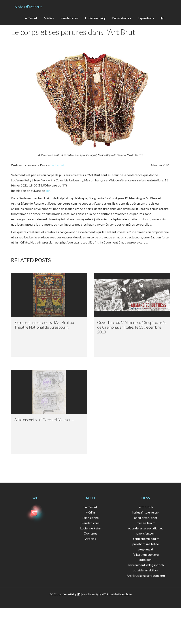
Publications (120, 18)
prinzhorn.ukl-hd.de (145, 544)
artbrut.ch (146, 507)
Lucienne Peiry (95, 18)
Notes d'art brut (28, 6)
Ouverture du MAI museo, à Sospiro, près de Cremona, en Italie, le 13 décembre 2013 (131, 327)
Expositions (146, 18)
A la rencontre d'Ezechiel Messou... (44, 419)
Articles (90, 538)
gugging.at (145, 549)
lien (48, 190)
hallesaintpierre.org (145, 512)
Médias (49, 18)
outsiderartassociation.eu (146, 528)
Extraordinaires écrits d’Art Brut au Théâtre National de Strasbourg (44, 325)
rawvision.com (145, 533)
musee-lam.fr (146, 523)
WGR (105, 594)
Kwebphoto (125, 594)
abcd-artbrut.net (145, 517)
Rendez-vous (69, 18)
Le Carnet (30, 18)
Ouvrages (90, 533)
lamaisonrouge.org (152, 575)
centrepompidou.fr (146, 538)
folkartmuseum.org (146, 554)
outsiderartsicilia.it (145, 570)
